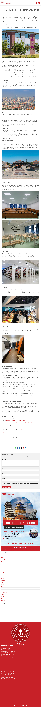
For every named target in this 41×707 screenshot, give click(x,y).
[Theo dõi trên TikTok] (21, 644)
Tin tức (3, 8)
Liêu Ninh (3, 576)
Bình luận (4, 459)
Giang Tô (3, 574)
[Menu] (39, 3)
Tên (3, 468)
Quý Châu (3, 582)
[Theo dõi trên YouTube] (23, 644)
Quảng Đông (3, 568)
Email (3, 473)
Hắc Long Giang (4, 592)
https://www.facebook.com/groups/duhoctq (15, 420)
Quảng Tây (3, 563)
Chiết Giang (3, 561)
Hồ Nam (2, 594)
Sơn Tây (2, 596)
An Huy (2, 586)
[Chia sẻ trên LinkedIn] (25, 448)
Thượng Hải (3, 565)
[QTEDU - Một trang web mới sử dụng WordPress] (6, 2)
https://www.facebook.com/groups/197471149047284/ (17, 427)
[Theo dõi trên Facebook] (17, 644)
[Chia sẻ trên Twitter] (19, 448)
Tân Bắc (2, 615)
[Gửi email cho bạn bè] (21, 448)
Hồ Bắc (2, 584)
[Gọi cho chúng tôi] (36, 3)
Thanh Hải (3, 598)
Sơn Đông (3, 578)
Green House (24, 705)
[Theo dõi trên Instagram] (19, 644)
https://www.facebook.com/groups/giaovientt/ (26, 423)
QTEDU (5, 411)
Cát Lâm (2, 570)
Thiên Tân (3, 557)
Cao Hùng (3, 606)
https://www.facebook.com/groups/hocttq (23, 422)
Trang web (4, 478)
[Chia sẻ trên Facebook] (17, 448)
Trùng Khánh (4, 559)
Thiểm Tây (3, 600)
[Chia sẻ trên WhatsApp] (16, 448)
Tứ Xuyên (3, 572)
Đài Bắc (2, 609)
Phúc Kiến (3, 580)
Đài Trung (3, 613)
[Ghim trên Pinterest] (23, 448)
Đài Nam (2, 611)
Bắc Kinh (3, 555)
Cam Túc (3, 588)
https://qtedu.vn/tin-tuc (7, 432)
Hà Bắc (2, 590)
